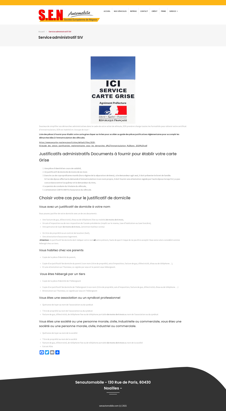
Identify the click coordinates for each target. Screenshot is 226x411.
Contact (144, 11)
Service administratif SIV (60, 31)
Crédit (154, 11)
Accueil (107, 11)
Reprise (133, 11)
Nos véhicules (120, 11)
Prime (163, 11)
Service (172, 11)
